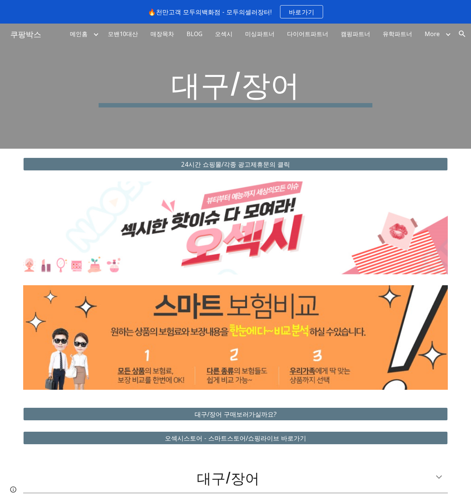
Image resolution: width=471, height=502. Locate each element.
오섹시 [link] (224, 34)
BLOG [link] (194, 34)
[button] (462, 34)
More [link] (432, 34)
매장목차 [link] (162, 34)
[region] (235, 12)
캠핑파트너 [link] (355, 34)
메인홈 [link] (79, 34)
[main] (235, 86)
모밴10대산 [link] (123, 34)
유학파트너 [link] (397, 34)
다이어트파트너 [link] (307, 34)
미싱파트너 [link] (260, 34)
